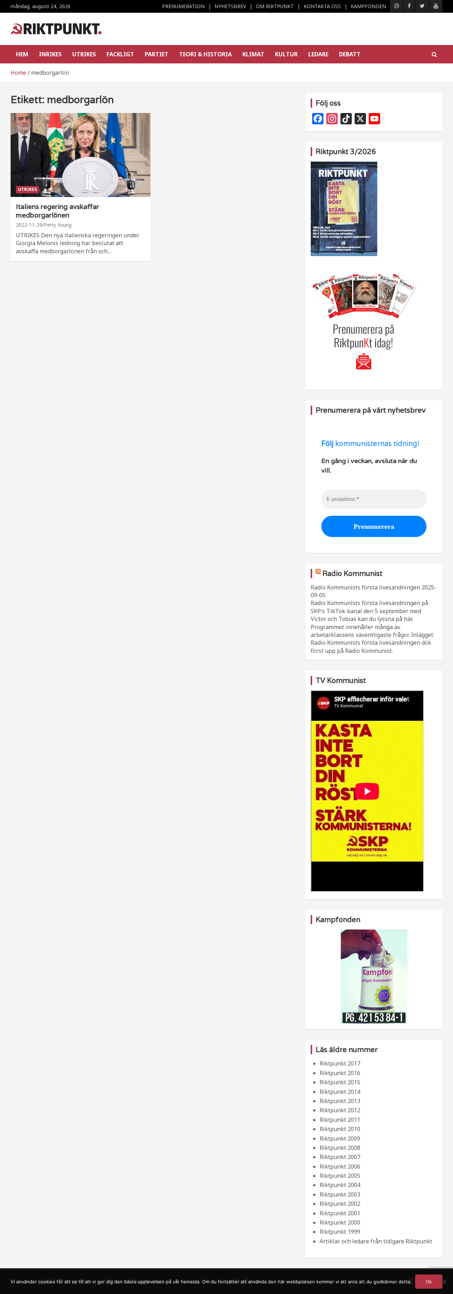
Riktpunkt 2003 (340, 1194)
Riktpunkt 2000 (340, 1222)
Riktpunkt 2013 (340, 1101)
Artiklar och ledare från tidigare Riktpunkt (376, 1241)
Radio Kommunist (352, 573)
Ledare (318, 54)
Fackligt (120, 54)
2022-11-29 (29, 224)
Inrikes (50, 54)
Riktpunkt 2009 (340, 1138)
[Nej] (444, 1281)
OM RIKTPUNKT (275, 6)
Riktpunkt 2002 (340, 1204)
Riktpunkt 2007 (340, 1157)
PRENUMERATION (183, 6)
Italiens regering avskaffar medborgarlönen (57, 211)
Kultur (286, 54)
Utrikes (84, 54)
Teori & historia (205, 54)
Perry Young (57, 224)
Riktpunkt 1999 (340, 1232)
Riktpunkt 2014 (340, 1092)
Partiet (156, 54)
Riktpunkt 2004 (340, 1185)
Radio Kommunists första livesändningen (365, 587)
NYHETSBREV (230, 6)
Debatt (350, 54)
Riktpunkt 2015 (340, 1082)
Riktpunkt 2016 (340, 1073)
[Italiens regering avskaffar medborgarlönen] (80, 155)
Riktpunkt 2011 (340, 1120)
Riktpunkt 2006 (340, 1166)
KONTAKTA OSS (322, 6)
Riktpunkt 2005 (340, 1176)
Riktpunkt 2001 (340, 1213)
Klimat (253, 54)
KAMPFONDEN (368, 6)
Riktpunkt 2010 (340, 1129)
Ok (429, 1281)
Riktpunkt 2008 (340, 1148)
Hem (22, 54)
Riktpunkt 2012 (340, 1110)
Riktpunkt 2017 (340, 1063)
